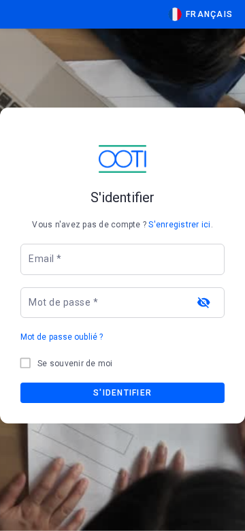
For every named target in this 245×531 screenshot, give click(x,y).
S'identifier (122, 393)
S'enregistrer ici (179, 224)
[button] (200, 14)
